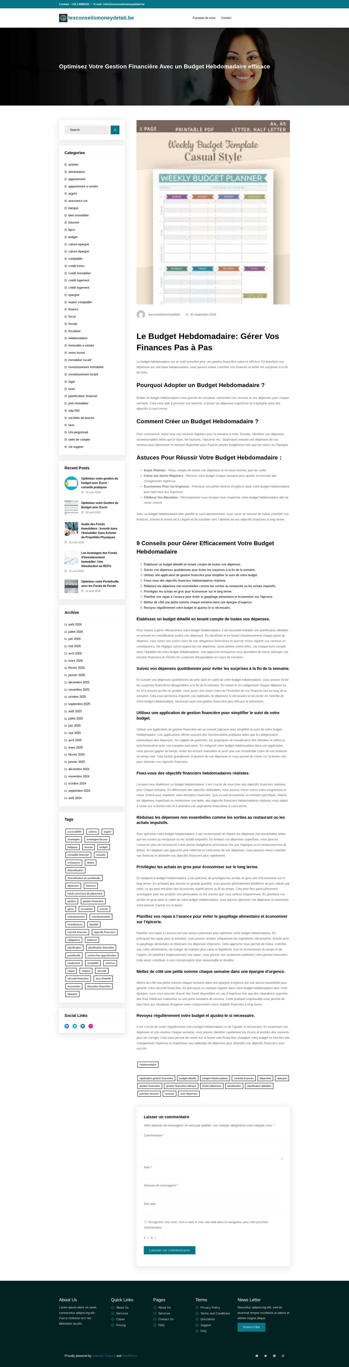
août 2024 (75, 798)
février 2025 (76, 754)
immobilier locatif (79, 360)
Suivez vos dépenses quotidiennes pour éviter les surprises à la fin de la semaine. (200, 570)
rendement (74, 963)
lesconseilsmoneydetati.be (101, 18)
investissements (101, 916)
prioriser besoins (149, 1093)
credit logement (78, 280)
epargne (73, 295)
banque (73, 208)
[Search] (115, 130)
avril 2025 (75, 740)
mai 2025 (74, 733)
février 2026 (76, 667)
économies (74, 986)
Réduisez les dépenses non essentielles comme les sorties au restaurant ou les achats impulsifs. (210, 586)
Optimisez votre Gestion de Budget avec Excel (99, 505)
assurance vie (77, 201)
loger (71, 381)
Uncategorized (78, 432)
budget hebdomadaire (215, 1078)
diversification (75, 870)
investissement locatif (83, 374)
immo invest (76, 352)
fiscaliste (74, 331)
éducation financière (99, 986)
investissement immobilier (86, 367)
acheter (73, 164)
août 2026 (75, 624)
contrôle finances (244, 1078)
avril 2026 (75, 653)
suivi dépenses (188, 1093)
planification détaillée (259, 1085)
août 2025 (75, 711)
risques (86, 970)
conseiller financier (78, 854)
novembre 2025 (78, 689)
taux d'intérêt (103, 978)
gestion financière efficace (181, 1085)
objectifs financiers (104, 932)
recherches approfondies (101, 955)
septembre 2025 (79, 704)
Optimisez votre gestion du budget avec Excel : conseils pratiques (99, 483)
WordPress (129, 1356)
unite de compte (79, 439)
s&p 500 (73, 410)
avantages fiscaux (97, 839)
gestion (72, 901)
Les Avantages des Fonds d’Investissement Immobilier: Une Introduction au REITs (99, 559)
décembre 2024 (78, 769)
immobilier (87, 909)
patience (92, 939)
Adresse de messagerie (161, 1185)
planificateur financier (82, 396)
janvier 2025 (76, 762)
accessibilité (74, 831)
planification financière (101, 947)
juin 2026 (74, 639)
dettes (90, 862)
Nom (148, 1167)
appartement (76, 179)
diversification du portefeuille (84, 878)
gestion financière (93, 901)
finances (91, 885)
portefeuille (74, 955)
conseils (100, 854)
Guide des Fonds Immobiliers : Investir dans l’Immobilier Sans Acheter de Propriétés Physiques (99, 531)
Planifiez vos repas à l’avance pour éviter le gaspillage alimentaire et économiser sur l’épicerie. (208, 597)
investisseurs (75, 924)
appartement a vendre (83, 186)
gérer (71, 909)
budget (72, 237)
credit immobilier (79, 273)
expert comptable (80, 302)
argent (72, 193)
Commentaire (154, 1135)
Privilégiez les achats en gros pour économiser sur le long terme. (188, 591)
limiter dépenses (211, 1085)
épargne (72, 993)
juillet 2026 (75, 631)
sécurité (101, 970)
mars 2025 (75, 747)
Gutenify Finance (104, 1356)
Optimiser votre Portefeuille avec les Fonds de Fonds (100, 583)
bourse (89, 847)
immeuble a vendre (81, 345)
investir (104, 909)
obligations (74, 939)
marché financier (77, 932)
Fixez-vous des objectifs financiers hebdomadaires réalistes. (185, 580)
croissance (74, 862)
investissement (76, 916)
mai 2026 (74, 646)
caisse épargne (78, 251)
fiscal (72, 316)
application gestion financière (156, 1078)
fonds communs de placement (85, 893)
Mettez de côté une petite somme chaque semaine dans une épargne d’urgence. (198, 602)
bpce (71, 229)
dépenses (73, 885)
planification (74, 947)
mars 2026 (75, 660)
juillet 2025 (75, 718)
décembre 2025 (78, 682)
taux (71, 425)
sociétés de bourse (81, 418)
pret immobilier (78, 403)
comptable (75, 258)
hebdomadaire (77, 338)
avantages (74, 839)
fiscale (72, 324)
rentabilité (93, 963)
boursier (73, 222)
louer (71, 389)
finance (73, 309)
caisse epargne (78, 244)
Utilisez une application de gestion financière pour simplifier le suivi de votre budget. (201, 575)
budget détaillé (187, 1078)
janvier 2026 (76, 675)
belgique (72, 847)
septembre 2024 (79, 791)
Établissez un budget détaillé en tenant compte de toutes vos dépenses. (192, 564)
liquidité (94, 924)
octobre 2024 (77, 783)
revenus (110, 963)
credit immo (76, 266)
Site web (149, 1204)
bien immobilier (78, 215)
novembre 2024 (78, 776)
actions (93, 831)
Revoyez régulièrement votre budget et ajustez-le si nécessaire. (187, 607)
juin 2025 (74, 725)
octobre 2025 (77, 696)
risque (71, 970)
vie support (75, 447)
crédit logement (78, 287)
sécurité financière (78, 978)
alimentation (76, 172)
